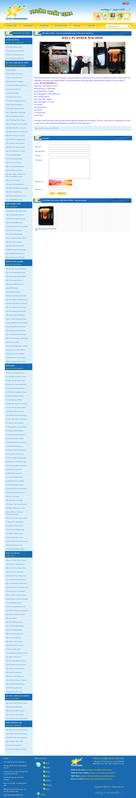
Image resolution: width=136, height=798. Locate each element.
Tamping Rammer (18, 166)
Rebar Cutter (18, 176)
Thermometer (19, 411)
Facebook (112, 19)
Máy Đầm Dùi (10, 131)
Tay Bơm (9, 292)
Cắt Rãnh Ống (10, 218)
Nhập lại (61, 193)
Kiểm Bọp (9, 81)
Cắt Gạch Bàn (10, 170)
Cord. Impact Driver (19, 560)
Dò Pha (8, 473)
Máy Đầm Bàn (10, 128)
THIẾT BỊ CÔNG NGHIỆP (14, 261)
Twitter (105, 19)
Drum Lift (21, 326)
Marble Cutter (16, 603)
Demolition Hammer (21, 610)
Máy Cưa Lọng (10, 637)
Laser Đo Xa (10, 54)
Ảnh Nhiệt (9, 415)
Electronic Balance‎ (21, 730)
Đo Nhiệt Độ (10, 411)
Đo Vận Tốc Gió (11, 407)
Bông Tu (8, 180)
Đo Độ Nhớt (10, 745)
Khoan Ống (9, 234)
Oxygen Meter (22, 427)
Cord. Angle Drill (20, 568)
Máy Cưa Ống (10, 222)
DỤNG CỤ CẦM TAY (13, 553)
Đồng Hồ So (10, 526)
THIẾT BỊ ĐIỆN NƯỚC (13, 204)
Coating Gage (21, 458)
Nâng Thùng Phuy (11, 326)
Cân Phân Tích (10, 730)
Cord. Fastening (20, 591)
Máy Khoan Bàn (11, 276)
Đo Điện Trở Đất (11, 380)
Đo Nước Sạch (10, 419)
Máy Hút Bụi (10, 268)
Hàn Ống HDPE (11, 253)
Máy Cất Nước (10, 741)
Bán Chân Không (11, 311)
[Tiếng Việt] (124, 3)
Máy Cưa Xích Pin (11, 583)
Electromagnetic (21, 465)
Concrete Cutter (21, 124)
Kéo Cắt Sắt (9, 199)
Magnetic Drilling (21, 188)
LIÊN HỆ (91, 26)
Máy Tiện (9, 280)
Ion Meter (20, 481)
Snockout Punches (18, 246)
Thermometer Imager (19, 415)
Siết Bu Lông (10, 591)
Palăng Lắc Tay (10, 353)
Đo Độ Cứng (10, 388)
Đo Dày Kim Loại (11, 461)
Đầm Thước (9, 135)
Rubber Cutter (20, 661)
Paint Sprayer (20, 147)
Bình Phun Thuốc (11, 676)
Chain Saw (18, 672)
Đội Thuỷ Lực (10, 342)
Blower (15, 288)
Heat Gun (19, 688)
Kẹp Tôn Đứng (10, 334)
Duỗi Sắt (8, 139)
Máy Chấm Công (11, 703)
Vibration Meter (19, 434)
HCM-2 (48, 772)
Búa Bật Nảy (10, 101)
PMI (20, 500)
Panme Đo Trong (11, 518)
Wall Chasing (21, 249)
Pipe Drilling (18, 234)
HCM (47, 763)
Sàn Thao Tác (10, 162)
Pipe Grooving (20, 218)
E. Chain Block (22, 323)
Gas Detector (18, 446)
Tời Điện (8, 357)
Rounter (17, 657)
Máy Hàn (9, 184)
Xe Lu (8, 155)
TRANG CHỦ (12, 26)
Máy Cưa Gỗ (10, 672)
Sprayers (20, 676)
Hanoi (48, 789)
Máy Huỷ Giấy (10, 707)
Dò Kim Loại (10, 373)
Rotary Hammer (22, 599)
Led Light (15, 496)
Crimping (18, 242)
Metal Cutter (18, 199)
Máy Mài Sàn (10, 143)
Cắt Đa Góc (9, 649)
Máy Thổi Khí (10, 684)
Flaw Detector (20, 492)
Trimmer (19, 641)
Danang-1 (49, 785)
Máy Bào (9, 618)
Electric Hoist (21, 361)
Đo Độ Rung (10, 434)
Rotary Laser (18, 47)
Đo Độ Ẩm (9, 396)
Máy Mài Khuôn (11, 653)
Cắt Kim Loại (10, 606)
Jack (17, 342)
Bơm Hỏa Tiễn (10, 303)
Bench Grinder (18, 645)
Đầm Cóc (9, 166)
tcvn (109, 787)
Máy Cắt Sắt (9, 176)
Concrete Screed (19, 135)
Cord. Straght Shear (18, 564)
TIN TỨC (77, 26)
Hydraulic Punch (21, 196)
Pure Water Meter (21, 419)
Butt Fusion (20, 253)
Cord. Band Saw (18, 572)
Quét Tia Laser (10, 51)
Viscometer (17, 745)
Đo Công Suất (10, 477)
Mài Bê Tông (10, 664)
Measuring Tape (19, 108)
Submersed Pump (21, 303)
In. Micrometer (22, 518)
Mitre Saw (17, 649)
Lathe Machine (17, 280)
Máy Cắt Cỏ (9, 622)
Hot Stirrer (22, 749)
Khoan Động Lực (11, 599)
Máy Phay (9, 284)
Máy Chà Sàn (10, 272)
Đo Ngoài (9, 522)
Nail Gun (19, 691)
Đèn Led (8, 496)
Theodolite (15, 93)
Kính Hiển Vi (10, 533)
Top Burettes (22, 733)
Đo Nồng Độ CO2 (11, 488)
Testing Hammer (20, 101)
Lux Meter (18, 400)
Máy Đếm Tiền (10, 711)
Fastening (21, 668)
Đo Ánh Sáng (10, 400)
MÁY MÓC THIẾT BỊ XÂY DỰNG (17, 63)
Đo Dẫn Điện (10, 403)
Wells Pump (20, 315)
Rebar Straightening (18, 139)
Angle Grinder (19, 614)
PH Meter (20, 431)
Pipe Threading (20, 211)
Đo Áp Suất (9, 438)
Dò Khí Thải (10, 446)
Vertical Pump (21, 307)
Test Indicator (19, 526)
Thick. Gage (22, 461)
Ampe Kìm (9, 469)
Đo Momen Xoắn (11, 450)
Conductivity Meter (21, 403)
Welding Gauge (19, 549)
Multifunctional (20, 272)
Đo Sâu (8, 537)
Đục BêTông (10, 610)
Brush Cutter (18, 622)
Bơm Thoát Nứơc (11, 299)
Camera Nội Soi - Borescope (14, 512)
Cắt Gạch (9, 603)
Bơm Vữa (9, 120)
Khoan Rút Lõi (10, 257)
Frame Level (18, 545)
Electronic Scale (20, 508)
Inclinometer (18, 104)
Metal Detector (19, 373)
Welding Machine (18, 184)
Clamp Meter (18, 469)
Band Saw (19, 222)
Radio (14, 70)
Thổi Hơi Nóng (10, 688)
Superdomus (21, 311)
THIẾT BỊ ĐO (10, 365)
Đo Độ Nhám (10, 392)
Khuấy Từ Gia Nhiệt (12, 749)
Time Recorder (22, 703)
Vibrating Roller (16, 155)
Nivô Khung (10, 545)
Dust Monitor (21, 442)
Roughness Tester (20, 392)
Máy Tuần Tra (10, 718)
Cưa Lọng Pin (10, 579)
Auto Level (17, 97)
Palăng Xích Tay (11, 350)
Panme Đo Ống (10, 541)
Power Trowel (20, 151)
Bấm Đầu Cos (10, 242)
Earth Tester (21, 380)
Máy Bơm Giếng (11, 315)
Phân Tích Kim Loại (12, 500)
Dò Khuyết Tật (10, 492)
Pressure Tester (18, 438)
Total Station (16, 89)
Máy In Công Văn (11, 714)
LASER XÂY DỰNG (12, 40)
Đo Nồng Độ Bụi (11, 442)
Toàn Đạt (9, 89)
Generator (19, 73)
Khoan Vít (9, 560)
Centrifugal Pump (20, 319)
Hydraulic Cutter (20, 296)
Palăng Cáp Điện (11, 361)
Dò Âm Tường (10, 77)
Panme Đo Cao (10, 529)
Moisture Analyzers (20, 737)
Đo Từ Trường (10, 465)
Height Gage (20, 529)
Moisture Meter (18, 396)
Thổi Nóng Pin (10, 587)
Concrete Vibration (21, 131)
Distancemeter (19, 54)
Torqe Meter (21, 450)
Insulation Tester (21, 376)
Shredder (19, 707)
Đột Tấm (8, 246)
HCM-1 (48, 767)
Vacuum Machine (20, 268)
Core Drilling (20, 257)
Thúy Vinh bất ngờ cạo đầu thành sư (15, 762)
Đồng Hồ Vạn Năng (12, 384)
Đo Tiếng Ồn (10, 423)
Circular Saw (19, 633)
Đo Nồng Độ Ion (11, 481)
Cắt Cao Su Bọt (10, 661)
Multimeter (22, 384)
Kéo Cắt (8, 564)
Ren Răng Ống (10, 211)
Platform (18, 162)
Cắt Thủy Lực (10, 296)
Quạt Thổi (9, 288)
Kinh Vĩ (8, 93)
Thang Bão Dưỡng (11, 346)
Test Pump (18, 230)
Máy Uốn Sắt (10, 116)
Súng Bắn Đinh (10, 691)
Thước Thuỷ (10, 104)
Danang (48, 780)
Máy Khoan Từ (10, 188)
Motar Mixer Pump (19, 120)
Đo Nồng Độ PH (11, 431)
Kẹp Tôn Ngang (11, 338)
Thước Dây (9, 108)
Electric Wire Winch (18, 357)
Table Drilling (21, 276)
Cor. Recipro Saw (20, 576)
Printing (20, 714)
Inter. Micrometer (21, 541)
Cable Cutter (21, 238)
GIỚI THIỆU (28, 26)
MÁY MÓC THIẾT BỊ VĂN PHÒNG (17, 696)
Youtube (98, 19)
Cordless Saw (22, 583)
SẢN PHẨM (44, 26)
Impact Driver (21, 595)
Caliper (16, 514)
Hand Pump (16, 292)
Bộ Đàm (8, 70)
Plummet (21, 58)
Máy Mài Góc (10, 614)
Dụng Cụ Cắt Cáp (11, 238)
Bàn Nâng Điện (10, 330)
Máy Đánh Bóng (11, 630)
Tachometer (20, 454)
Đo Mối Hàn (10, 549)
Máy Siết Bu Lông (11, 668)
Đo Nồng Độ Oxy (11, 427)
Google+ (119, 19)
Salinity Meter (18, 485)
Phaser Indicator (16, 473)
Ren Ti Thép (10, 112)
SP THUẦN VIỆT (61, 26)
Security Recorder (21, 718)
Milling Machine (18, 284)
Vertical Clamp (20, 334)
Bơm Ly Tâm (10, 319)
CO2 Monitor (22, 488)
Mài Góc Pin (10, 568)
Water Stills (19, 741)
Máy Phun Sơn (10, 147)
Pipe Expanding (22, 226)
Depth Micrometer (17, 537)
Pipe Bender (19, 215)
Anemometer (21, 407)
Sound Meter (19, 423)
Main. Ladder (22, 346)
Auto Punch (16, 180)
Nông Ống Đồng (11, 226)
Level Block (20, 353)
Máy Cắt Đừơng (11, 124)
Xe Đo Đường (10, 85)
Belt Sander (20, 626)
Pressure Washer (21, 680)
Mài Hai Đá (9, 645)
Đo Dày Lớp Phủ (11, 458)
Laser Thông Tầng (11, 58)
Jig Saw (18, 637)
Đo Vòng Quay (10, 454)
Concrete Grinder (20, 664)
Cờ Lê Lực (9, 504)
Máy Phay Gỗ (10, 657)
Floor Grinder (19, 143)
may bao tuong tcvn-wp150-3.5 (48, 128)
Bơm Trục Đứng (11, 307)
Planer (14, 618)
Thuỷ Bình (9, 97)
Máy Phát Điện (10, 73)
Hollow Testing (17, 81)
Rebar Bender (19, 116)
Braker (20, 159)
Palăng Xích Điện (11, 323)
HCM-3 (48, 776)
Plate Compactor (21, 128)
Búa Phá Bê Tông (11, 159)
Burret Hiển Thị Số (12, 733)
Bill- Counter (20, 711)
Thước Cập (9, 514)
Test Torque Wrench (19, 504)
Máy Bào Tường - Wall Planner (15, 174)
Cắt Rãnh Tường (11, 249)
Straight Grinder (22, 653)
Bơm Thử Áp (10, 230)
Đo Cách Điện (10, 376)
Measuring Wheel (21, 85)
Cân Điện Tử (10, 508)
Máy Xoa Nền (10, 151)
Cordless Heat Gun (21, 587)
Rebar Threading (20, 112)
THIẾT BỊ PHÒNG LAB (13, 723)
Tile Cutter (18, 170)
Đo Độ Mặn (9, 485)
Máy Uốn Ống (10, 215)
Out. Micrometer (18, 522)
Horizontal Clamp (22, 338)
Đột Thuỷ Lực (10, 196)
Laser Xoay (9, 47)
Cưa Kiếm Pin (10, 576)
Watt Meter (19, 477)
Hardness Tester (19, 388)
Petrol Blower (20, 684)
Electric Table (20, 330)
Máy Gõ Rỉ (9, 192)
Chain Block (21, 350)
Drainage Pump (22, 299)
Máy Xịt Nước (10, 680)
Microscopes (19, 533)
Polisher (19, 630)
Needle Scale (18, 192)
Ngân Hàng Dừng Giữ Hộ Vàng (13, 795)
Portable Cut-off (20, 606)
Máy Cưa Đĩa (10, 633)
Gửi (52, 193)
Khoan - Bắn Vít (11, 595)
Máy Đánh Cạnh (11, 641)
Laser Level (19, 51)
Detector (18, 77)
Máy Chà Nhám (11, 626)
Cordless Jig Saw (20, 579)
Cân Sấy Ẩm (10, 737)
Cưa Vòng (9, 572)
